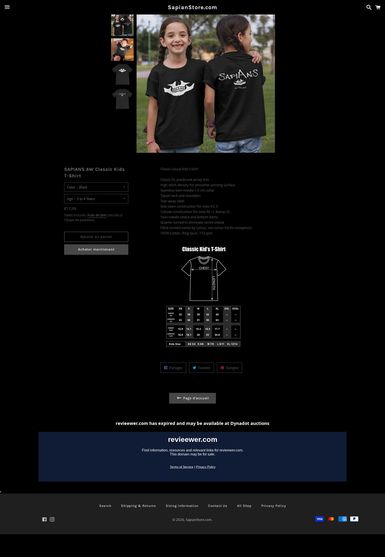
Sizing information (182, 506)
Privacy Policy (273, 506)
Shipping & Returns (138, 506)
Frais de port (97, 215)
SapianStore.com (192, 7)
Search (105, 506)
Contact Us (217, 506)
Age (70, 198)
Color (71, 187)
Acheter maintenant (96, 249)
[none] (122, 18)
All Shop (244, 506)
